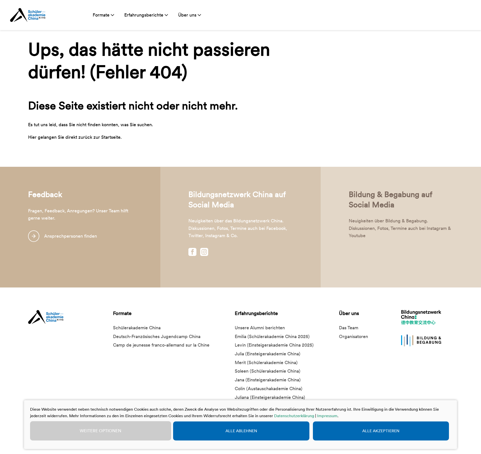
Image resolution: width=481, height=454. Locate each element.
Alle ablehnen (241, 430)
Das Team (348, 327)
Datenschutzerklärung (294, 415)
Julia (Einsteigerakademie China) (267, 353)
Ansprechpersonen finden (70, 236)
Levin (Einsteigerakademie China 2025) (274, 345)
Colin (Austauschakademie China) (268, 388)
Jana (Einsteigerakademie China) (268, 379)
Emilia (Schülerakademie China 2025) (272, 336)
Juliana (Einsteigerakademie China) (270, 397)
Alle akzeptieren (380, 430)
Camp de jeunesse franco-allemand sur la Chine (161, 345)
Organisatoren (353, 336)
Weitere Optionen (100, 430)
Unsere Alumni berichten (260, 327)
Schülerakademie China (137, 327)
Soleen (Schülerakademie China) (267, 371)
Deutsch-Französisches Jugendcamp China (156, 336)
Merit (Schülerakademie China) (266, 362)
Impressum (327, 415)
